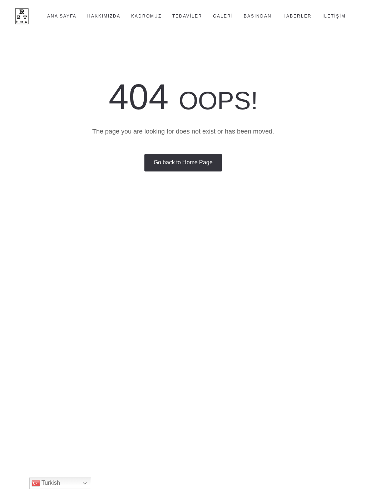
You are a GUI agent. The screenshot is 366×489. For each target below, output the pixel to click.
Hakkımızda (103, 16)
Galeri (223, 16)
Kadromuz (146, 16)
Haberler (297, 16)
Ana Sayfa (61, 16)
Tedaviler (187, 16)
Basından (258, 16)
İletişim (334, 16)
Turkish (50, 483)
